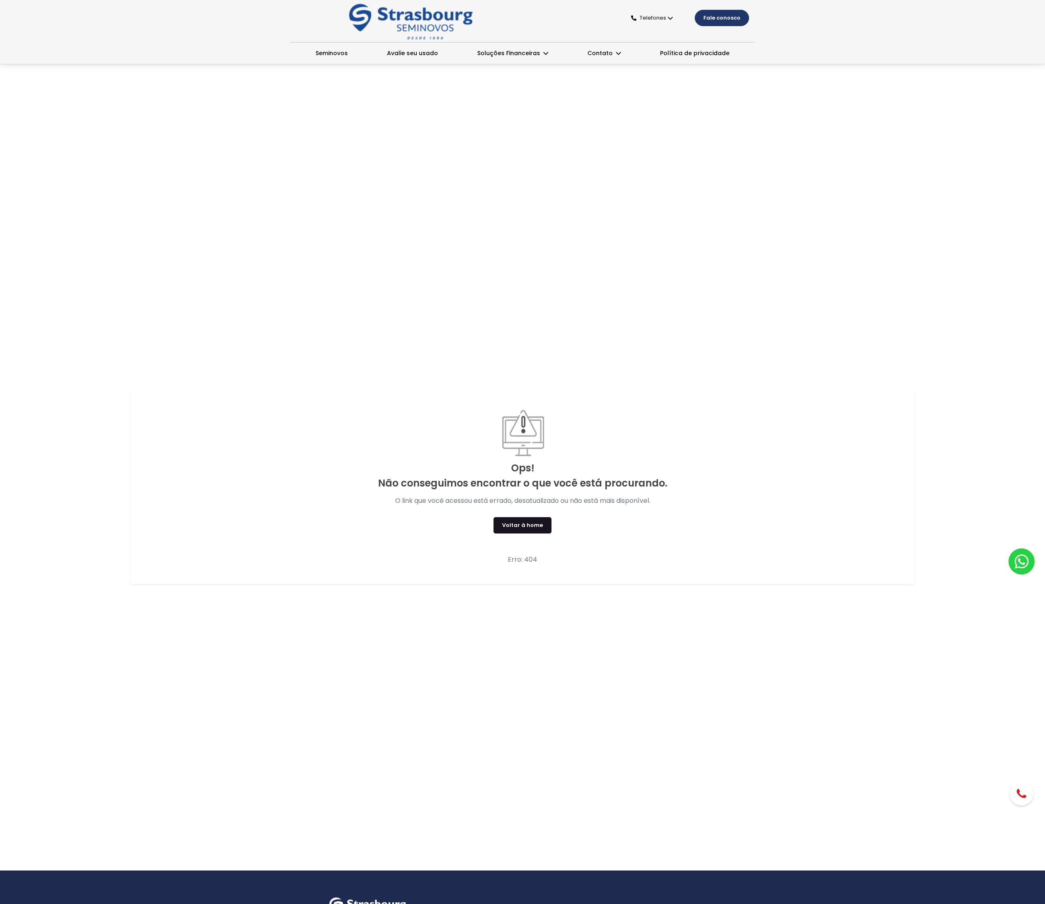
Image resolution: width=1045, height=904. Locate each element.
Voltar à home (522, 525)
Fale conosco (721, 18)
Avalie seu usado (412, 53)
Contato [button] (600, 53)
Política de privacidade (694, 53)
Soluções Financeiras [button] (509, 53)
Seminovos (332, 53)
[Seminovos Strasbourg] (411, 21)
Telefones (653, 18)
